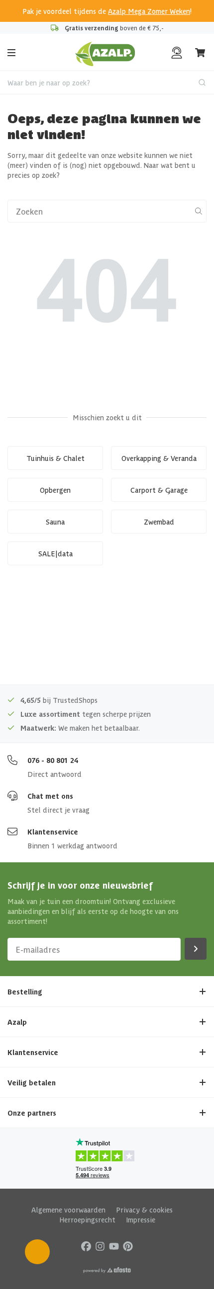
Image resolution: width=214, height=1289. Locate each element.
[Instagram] (100, 1245)
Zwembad (159, 521)
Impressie (140, 1219)
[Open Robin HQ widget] (37, 1251)
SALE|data (55, 553)
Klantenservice (52, 831)
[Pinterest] (128, 1245)
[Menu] (11, 53)
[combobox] (107, 82)
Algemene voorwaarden (68, 1209)
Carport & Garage (159, 489)
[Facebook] (86, 1245)
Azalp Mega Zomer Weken (149, 10)
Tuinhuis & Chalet (55, 458)
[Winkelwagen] (201, 53)
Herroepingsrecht (87, 1219)
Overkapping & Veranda (159, 458)
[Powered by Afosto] (107, 1270)
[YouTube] (114, 1245)
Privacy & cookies (144, 1209)
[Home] (105, 53)
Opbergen (55, 489)
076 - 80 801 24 (52, 760)
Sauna (55, 521)
